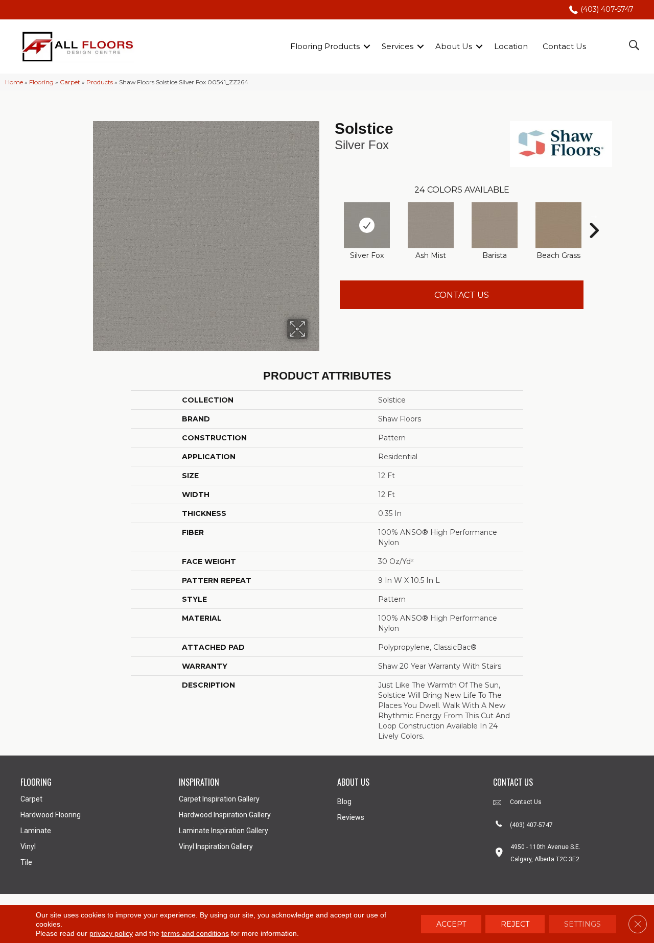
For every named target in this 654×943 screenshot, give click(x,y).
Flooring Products (325, 46)
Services (397, 46)
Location (511, 46)
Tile (26, 862)
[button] (367, 46)
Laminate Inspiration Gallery (223, 831)
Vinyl (28, 846)
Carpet (70, 82)
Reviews (350, 817)
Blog (344, 801)
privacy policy (111, 933)
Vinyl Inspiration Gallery (216, 846)
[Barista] (494, 225)
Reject (515, 924)
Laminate (35, 831)
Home (14, 82)
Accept (451, 924)
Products (99, 82)
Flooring (41, 82)
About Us (453, 46)
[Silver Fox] (366, 225)
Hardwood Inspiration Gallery (225, 815)
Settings (582, 924)
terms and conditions (195, 933)
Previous (329, 215)
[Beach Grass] (558, 225)
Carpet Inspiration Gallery (219, 799)
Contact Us (564, 46)
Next (593, 215)
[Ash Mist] (430, 225)
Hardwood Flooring (50, 815)
